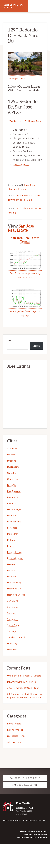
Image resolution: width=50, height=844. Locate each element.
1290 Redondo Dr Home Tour (24, 121)
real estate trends (16, 736)
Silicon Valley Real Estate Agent (32, 837)
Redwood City (14, 589)
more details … (21, 164)
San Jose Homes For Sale (22, 187)
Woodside (12, 649)
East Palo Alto (14, 491)
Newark (11, 564)
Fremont (11, 503)
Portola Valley (14, 582)
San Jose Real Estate (21, 228)
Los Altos (11, 515)
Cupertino (12, 479)
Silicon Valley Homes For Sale (33, 831)
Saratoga (11, 631)
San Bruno (12, 601)
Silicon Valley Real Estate (35, 834)
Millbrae (11, 540)
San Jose (11, 613)
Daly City (11, 485)
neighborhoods (15, 730)
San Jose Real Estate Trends (25, 239)
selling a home (14, 742)
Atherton (12, 448)
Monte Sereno (14, 552)
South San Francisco (17, 637)
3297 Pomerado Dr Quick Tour (23, 688)
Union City (12, 643)
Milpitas (11, 546)
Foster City (12, 497)
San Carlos (12, 607)
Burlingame (13, 467)
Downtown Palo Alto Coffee (21, 682)
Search (10, 340)
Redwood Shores (16, 595)
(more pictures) (16, 78)
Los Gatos (12, 528)
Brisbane (11, 461)
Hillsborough (14, 509)
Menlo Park (13, 534)
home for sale (14, 724)
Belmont (11, 455)
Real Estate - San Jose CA (14, 6)
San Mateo (12, 619)
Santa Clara (13, 625)
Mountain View (15, 558)
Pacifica (11, 570)
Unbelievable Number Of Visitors (24, 676)
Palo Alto (12, 576)
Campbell (12, 473)
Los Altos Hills (14, 522)
